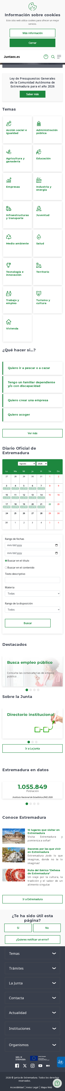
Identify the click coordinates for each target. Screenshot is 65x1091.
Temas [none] (14, 953)
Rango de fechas (14, 539)
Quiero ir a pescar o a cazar (29, 368)
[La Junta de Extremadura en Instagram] (32, 1066)
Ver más (32, 433)
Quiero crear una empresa (28, 400)
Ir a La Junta (32, 748)
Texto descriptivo (15, 574)
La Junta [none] (16, 983)
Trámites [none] (16, 968)
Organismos (19, 1044)
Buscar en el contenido (20, 567)
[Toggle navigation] (24, 56)
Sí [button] (18, 928)
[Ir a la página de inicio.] (11, 56)
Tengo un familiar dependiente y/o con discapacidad (31, 384)
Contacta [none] (16, 997)
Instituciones (19, 1028)
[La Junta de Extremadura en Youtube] (40, 1065)
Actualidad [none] (18, 1012)
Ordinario (6, 488)
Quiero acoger (19, 414)
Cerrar (32, 43)
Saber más (32, 94)
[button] (46, 56)
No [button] (47, 928)
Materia (9, 587)
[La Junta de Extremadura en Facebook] (17, 1066)
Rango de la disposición (19, 603)
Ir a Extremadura (33, 899)
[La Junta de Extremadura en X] (25, 1066)
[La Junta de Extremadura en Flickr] (48, 1065)
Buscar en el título (18, 560)
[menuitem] (17, 1087)
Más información (33, 33)
